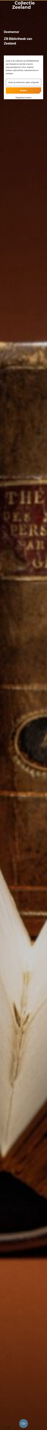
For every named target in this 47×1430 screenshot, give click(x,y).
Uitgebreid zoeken (24, 97)
